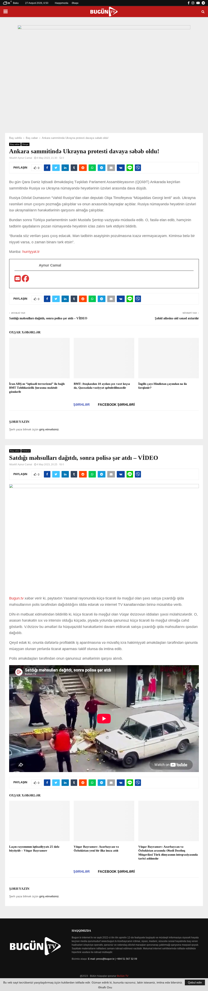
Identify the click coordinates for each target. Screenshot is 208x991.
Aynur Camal (25, 158)
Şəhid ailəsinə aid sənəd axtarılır (177, 318)
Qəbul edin (195, 982)
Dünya (25, 144)
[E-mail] (18, 280)
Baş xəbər (15, 144)
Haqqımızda (61, 3)
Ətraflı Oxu (105, 987)
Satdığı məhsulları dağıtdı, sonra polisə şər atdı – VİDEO (48, 318)
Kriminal (26, 451)
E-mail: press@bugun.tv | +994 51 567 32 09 (112, 958)
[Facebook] (25, 280)
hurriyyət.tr (31, 252)
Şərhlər (81, 404)
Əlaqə (75, 3)
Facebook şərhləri (116, 404)
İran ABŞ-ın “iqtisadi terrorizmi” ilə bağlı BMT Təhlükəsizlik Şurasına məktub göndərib (37, 387)
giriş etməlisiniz (49, 429)
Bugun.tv (17, 598)
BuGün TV (122, 976)
